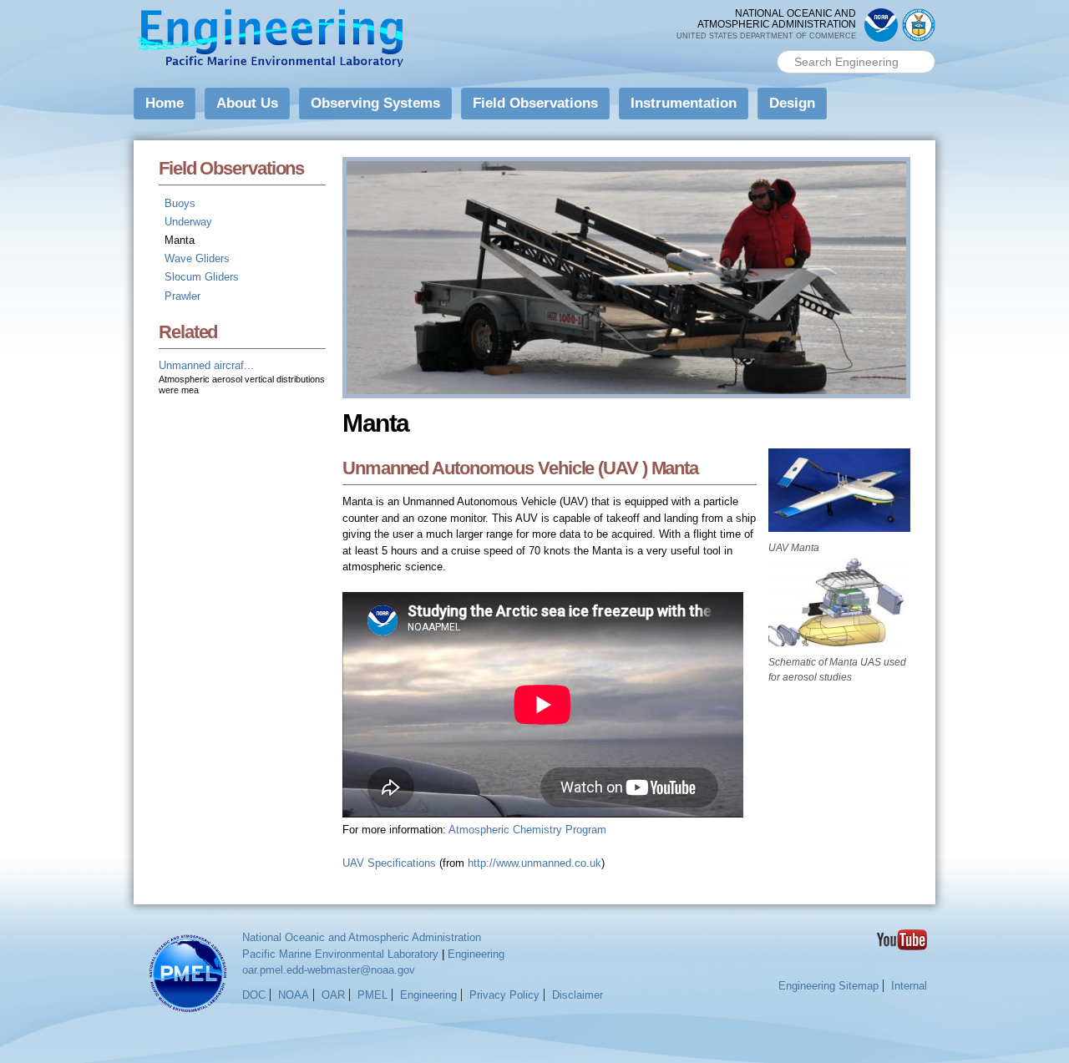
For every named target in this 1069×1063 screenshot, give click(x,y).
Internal (909, 985)
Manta (180, 240)
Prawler (182, 296)
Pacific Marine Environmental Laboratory (340, 954)
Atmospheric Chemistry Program (527, 829)
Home (164, 103)
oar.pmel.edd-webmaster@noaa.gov (328, 970)
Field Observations (535, 103)
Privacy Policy (504, 995)
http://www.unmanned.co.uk (534, 863)
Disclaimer (577, 995)
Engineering (476, 954)
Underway (188, 221)
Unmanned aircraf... (206, 365)
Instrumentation (684, 103)
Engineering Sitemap (828, 985)
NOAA (293, 995)
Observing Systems (375, 103)
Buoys (180, 203)
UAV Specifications (389, 863)
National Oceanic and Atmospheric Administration (361, 937)
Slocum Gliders (202, 277)
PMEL (372, 995)
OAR (333, 995)
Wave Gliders (197, 258)
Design (792, 103)
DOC (254, 995)
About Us (247, 103)
